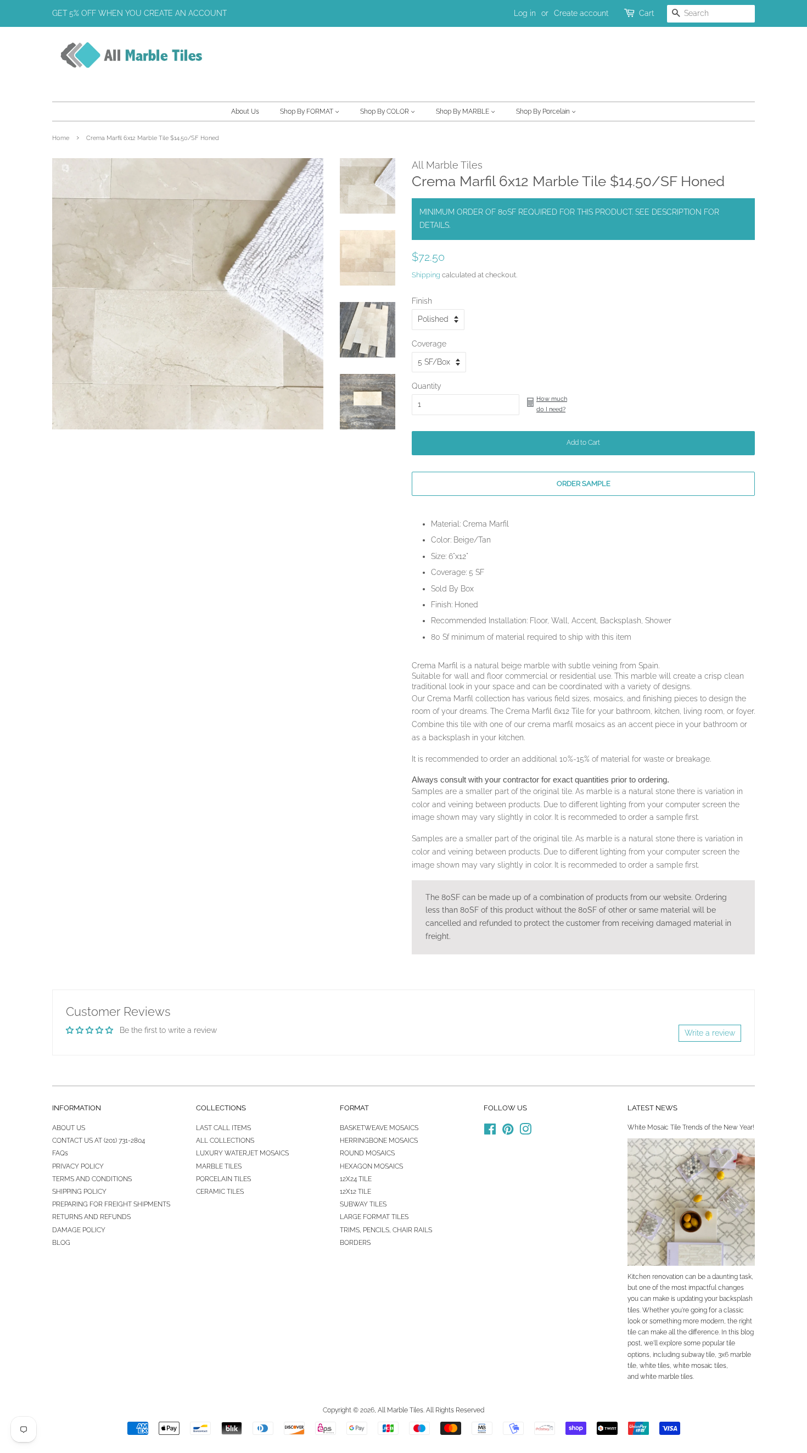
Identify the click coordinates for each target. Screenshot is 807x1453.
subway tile (698, 1355)
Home (60, 138)
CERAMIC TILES (220, 1191)
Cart (646, 13)
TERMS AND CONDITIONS (92, 1179)
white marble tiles (666, 1377)
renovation (667, 1277)
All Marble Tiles (400, 1410)
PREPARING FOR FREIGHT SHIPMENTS (111, 1204)
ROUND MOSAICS (367, 1153)
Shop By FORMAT (307, 111)
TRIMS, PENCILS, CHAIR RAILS (386, 1230)
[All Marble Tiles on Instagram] (525, 1132)
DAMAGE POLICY (78, 1230)
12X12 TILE (355, 1191)
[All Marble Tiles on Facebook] (490, 1132)
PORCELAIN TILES (223, 1179)
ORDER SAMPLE (583, 483)
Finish (422, 301)
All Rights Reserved (455, 1410)
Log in (525, 13)
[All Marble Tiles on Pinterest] (508, 1132)
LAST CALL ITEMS (223, 1128)
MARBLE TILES (219, 1166)
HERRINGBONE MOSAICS (379, 1140)
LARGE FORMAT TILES (374, 1217)
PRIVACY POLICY (78, 1166)
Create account (581, 13)
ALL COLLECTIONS (225, 1140)
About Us (245, 111)
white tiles (655, 1366)
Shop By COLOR (385, 111)
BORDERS (355, 1243)
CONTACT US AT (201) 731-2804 (98, 1140)
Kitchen (639, 1277)
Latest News (652, 1108)
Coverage (429, 343)
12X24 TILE (356, 1179)
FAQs (60, 1153)
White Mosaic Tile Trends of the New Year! (690, 1127)
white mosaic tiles (699, 1366)
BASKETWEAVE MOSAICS (379, 1128)
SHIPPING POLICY (79, 1191)
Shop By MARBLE (463, 111)
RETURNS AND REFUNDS (91, 1217)
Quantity (426, 386)
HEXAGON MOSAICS (371, 1166)
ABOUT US (68, 1128)
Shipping (426, 275)
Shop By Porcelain (543, 111)
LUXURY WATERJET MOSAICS (242, 1153)
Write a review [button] (710, 1033)
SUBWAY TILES (363, 1204)
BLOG (61, 1243)
